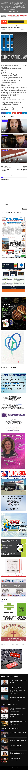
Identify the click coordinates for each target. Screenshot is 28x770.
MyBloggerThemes (22, 767)
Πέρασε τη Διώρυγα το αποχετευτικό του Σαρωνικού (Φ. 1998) (17, 697)
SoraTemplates (9, 767)
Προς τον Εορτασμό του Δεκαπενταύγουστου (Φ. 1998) (14, 129)
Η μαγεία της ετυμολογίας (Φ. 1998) (11, 145)
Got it (18, 11)
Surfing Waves (23, 371)
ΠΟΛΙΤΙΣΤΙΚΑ (21, 29)
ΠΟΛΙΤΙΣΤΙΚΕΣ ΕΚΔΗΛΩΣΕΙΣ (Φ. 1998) (12, 159)
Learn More (12, 11)
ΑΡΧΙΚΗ (4, 22)
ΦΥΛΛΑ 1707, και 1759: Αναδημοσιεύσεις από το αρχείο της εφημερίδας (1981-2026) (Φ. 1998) (18, 690)
